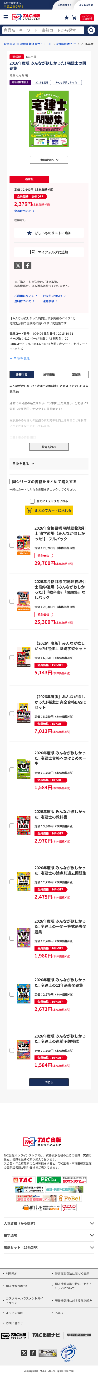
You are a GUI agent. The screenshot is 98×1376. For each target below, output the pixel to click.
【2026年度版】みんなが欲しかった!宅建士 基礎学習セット (60, 645)
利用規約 (11, 1273)
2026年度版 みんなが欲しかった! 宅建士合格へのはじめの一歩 (60, 758)
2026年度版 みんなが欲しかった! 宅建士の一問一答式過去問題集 (60, 926)
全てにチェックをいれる (52, 501)
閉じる (49, 1082)
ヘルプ (59, 1313)
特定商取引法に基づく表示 (72, 1273)
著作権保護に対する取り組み (73, 1300)
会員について (22, 211)
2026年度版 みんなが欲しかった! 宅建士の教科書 (60, 813)
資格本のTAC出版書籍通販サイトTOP (28, 44)
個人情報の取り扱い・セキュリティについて (73, 1286)
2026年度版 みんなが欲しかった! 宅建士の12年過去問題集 (60, 982)
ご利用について (24, 296)
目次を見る (21, 358)
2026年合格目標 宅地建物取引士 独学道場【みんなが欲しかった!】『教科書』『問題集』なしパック (60, 589)
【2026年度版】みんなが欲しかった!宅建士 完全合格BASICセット (60, 702)
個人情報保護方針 (17, 1286)
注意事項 (48, 301)
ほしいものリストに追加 (53, 233)
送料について (22, 301)
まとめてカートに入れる (53, 510)
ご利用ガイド (65, 4)
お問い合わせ (14, 1323)
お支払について (53, 296)
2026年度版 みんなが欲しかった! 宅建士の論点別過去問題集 (60, 870)
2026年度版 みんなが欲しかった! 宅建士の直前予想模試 (60, 1038)
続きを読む (49, 447)
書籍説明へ (47, 160)
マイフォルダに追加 (53, 252)
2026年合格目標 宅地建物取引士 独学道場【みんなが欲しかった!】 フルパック (60, 533)
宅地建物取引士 (66, 44)
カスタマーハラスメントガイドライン (24, 1300)
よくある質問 (14, 1313)
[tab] (29, 179)
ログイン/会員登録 (87, 18)
